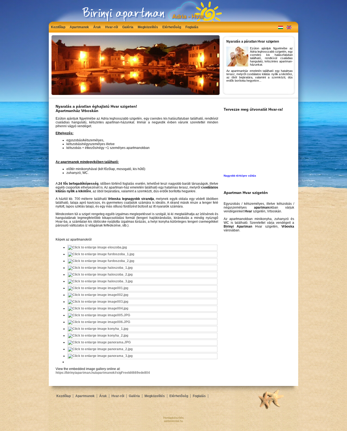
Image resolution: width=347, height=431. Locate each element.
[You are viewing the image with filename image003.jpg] (98, 302)
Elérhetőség (171, 27)
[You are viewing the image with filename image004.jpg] (98, 308)
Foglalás (191, 27)
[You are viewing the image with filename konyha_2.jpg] (98, 335)
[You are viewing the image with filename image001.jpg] (98, 288)
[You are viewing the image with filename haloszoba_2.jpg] (100, 274)
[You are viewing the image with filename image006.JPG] (99, 322)
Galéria (127, 27)
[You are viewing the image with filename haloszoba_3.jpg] (100, 281)
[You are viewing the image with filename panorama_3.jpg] (100, 356)
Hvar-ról (111, 27)
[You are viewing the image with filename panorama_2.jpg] (100, 349)
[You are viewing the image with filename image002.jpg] (98, 295)
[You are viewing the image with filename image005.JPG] (99, 315)
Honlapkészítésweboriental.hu (173, 419)
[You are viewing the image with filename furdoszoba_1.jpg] (101, 254)
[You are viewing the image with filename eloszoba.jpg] (97, 247)
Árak (97, 27)
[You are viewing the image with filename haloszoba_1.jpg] (100, 268)
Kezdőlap (58, 27)
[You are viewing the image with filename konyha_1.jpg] (98, 329)
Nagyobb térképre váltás (240, 175)
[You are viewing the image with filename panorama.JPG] (99, 342)
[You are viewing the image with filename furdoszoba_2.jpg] (101, 261)
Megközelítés (148, 27)
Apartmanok (79, 27)
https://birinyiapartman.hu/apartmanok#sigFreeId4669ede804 (103, 373)
